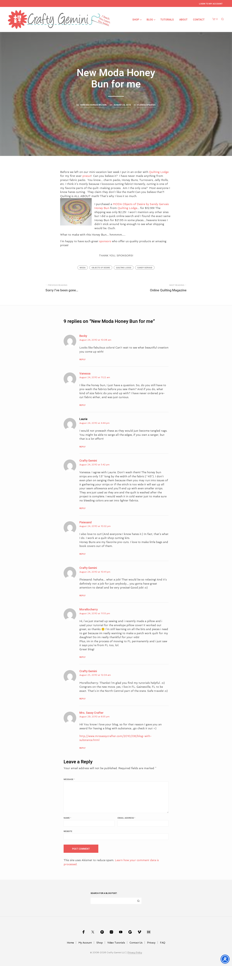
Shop (135, 20)
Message (69, 779)
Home (70, 942)
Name (67, 817)
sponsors (105, 241)
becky (83, 336)
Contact (199, 20)
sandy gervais (144, 267)
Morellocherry (88, 609)
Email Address (126, 817)
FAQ (162, 942)
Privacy (151, 942)
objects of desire (101, 267)
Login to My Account (211, 3)
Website (68, 831)
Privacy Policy (135, 952)
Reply (82, 359)
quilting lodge (123, 267)
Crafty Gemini (88, 461)
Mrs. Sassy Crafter (91, 713)
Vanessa (84, 374)
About (183, 20)
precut (86, 175)
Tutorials (167, 20)
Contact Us (136, 942)
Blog (150, 20)
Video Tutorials (116, 942)
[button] (215, 19)
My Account (85, 942)
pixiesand (85, 522)
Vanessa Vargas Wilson (93, 104)
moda (83, 267)
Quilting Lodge (159, 172)
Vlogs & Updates (146, 104)
